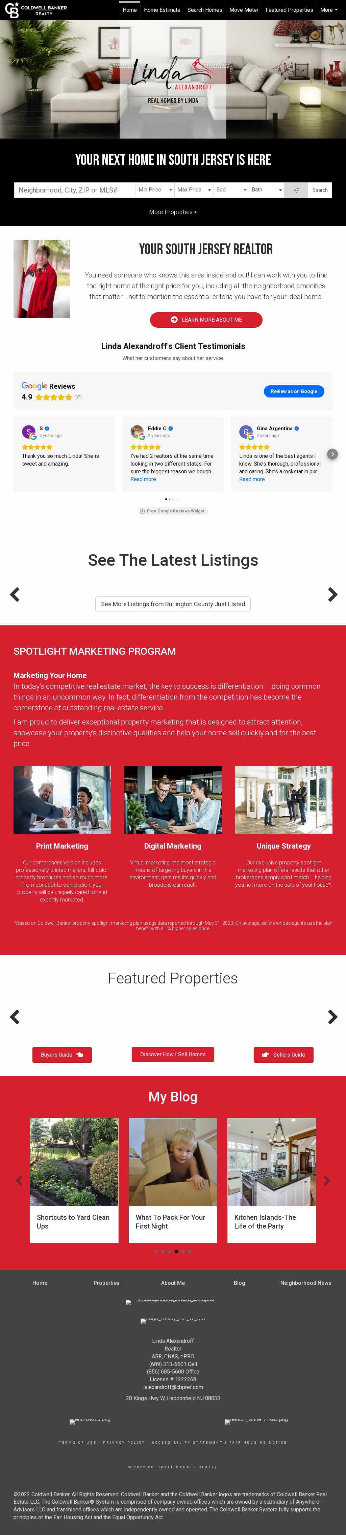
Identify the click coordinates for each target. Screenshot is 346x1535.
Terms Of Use (78, 1442)
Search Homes (205, 10)
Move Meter (243, 10)
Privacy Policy (124, 1442)
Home (130, 10)
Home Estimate (162, 10)
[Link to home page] (39, 10)
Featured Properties (289, 10)
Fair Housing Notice (258, 1442)
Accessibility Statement (187, 1442)
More (329, 13)
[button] (19, 1180)
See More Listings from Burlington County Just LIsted (173, 604)
